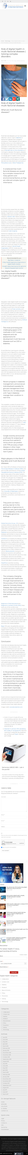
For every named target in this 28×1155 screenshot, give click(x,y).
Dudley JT (9, 730)
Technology (7, 41)
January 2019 (6, 1050)
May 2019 (5, 1041)
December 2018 (7, 1052)
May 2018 (5, 1068)
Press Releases (5, 1129)
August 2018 (6, 1061)
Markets (4, 984)
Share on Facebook (3, 99)
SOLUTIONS (4, 1106)
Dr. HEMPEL (4, 1108)
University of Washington (11, 491)
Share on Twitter (6, 99)
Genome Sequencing (5, 62)
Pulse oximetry (16, 309)
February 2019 (6, 1048)
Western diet (11, 216)
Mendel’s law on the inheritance (14, 150)
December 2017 (7, 1078)
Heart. (16, 734)
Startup (4, 998)
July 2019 (5, 1037)
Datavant (4, 532)
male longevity (12, 231)
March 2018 (5, 1072)
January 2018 (6, 1076)
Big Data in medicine (14, 260)
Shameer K (7, 729)
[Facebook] (5, 1)
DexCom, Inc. (8, 391)
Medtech (4, 987)
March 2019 (5, 1046)
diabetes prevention (21, 60)
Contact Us (4, 1122)
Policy (3, 993)
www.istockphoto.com (16, 707)
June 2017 (5, 1092)
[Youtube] (10, 1)
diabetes (18, 137)
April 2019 (5, 1044)
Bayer (3, 626)
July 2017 (5, 1089)
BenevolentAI (10, 551)
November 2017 (7, 1081)
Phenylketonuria (6, 163)
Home (2, 41)
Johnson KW (15, 729)
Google (5, 436)
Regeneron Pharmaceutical (9, 603)
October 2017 (6, 1083)
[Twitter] (2, 1)
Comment (3, 796)
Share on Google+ (14, 99)
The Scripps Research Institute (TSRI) (12, 468)
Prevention (9, 60)
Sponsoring (4, 1127)
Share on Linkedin (10, 99)
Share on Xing (18, 99)
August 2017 (6, 1087)
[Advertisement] (14, 25)
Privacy (3, 1120)
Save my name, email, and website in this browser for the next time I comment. (14, 836)
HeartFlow (4, 563)
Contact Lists (5, 982)
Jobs (2, 1125)
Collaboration (5, 979)
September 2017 (7, 1085)
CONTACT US (4, 1110)
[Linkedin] (8, 1)
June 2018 (5, 1065)
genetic (11, 176)
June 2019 (5, 1039)
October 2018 (6, 1057)
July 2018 (5, 1063)
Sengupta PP (17, 730)
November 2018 (7, 1054)
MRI (24, 422)
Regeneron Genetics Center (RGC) (11, 605)
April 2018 (5, 1070)
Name (2, 814)
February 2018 (6, 1074)
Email (2, 820)
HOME (2, 1102)
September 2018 (7, 1059)
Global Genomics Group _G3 (9, 523)
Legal (2, 1118)
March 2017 (5, 1094)
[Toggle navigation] (25, 6)
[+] (14, 754)
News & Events (6, 990)
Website (3, 826)
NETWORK (4, 1104)
